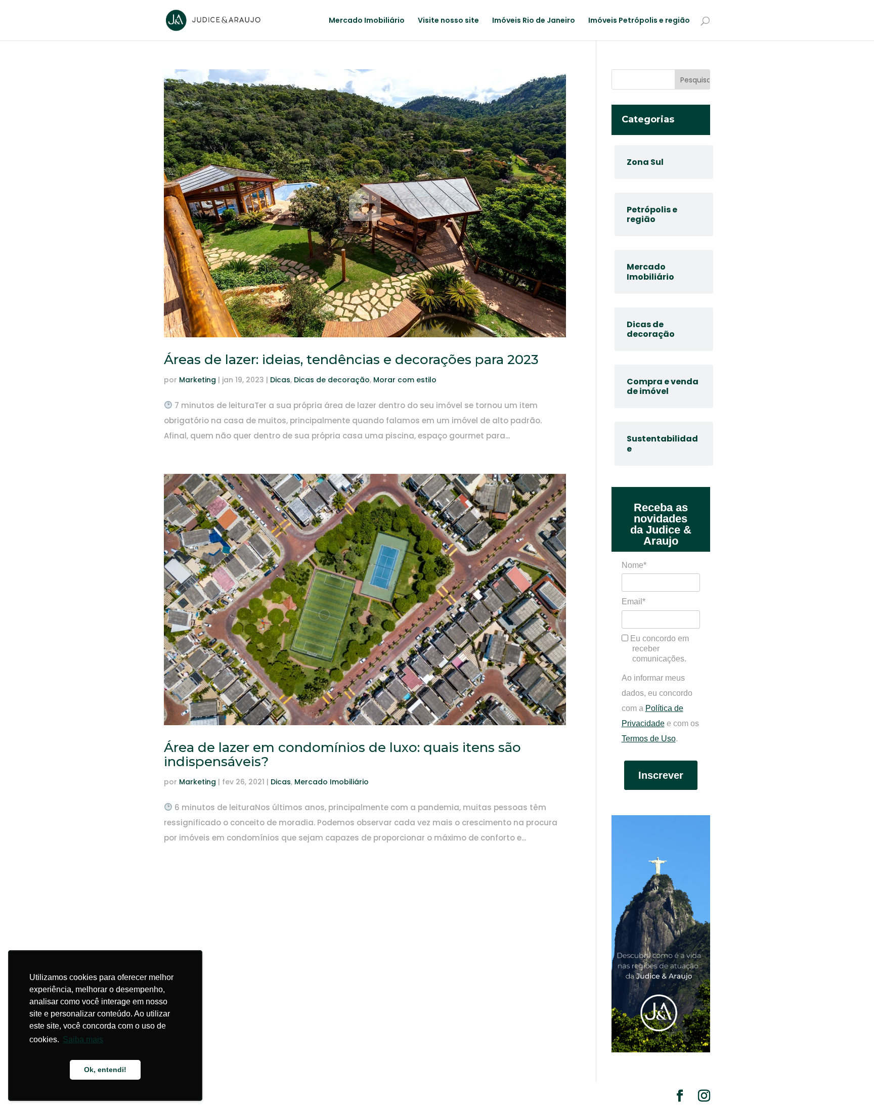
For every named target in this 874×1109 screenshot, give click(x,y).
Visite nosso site (448, 21)
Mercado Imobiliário (367, 21)
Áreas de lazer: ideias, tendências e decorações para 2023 (351, 359)
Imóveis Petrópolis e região (639, 21)
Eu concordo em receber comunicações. (658, 648)
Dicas (280, 380)
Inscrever (660, 775)
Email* (633, 601)
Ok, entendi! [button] (105, 1070)
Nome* (634, 565)
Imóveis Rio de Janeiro (533, 21)
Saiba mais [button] (83, 1039)
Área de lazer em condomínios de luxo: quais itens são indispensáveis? (342, 754)
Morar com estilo (404, 380)
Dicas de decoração (332, 380)
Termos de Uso (649, 738)
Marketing (197, 380)
